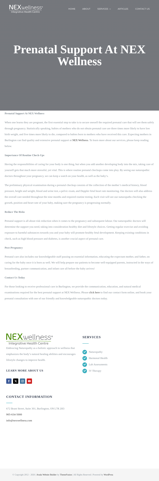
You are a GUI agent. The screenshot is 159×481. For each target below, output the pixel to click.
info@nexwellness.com (19, 420)
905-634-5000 (14, 414)
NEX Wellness (80, 140)
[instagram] (22, 381)
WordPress (108, 475)
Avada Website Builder (46, 475)
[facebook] (8, 381)
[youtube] (29, 381)
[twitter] (15, 381)
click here (94, 292)
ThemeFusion (66, 475)
